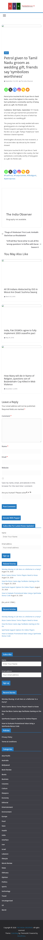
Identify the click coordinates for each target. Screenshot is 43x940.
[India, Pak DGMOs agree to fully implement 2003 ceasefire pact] (21, 306)
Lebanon (5, 854)
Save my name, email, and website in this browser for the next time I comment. (18, 484)
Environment (7, 812)
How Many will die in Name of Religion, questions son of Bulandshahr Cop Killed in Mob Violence (19, 380)
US (3, 905)
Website (5, 468)
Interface (5, 840)
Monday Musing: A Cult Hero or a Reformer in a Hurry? (21, 569)
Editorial (5, 802)
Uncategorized (7, 901)
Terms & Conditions (9, 742)
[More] (28, 88)
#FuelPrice (8, 175)
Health (4, 830)
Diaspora (5, 793)
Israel (4, 849)
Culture (4, 788)
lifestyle (5, 858)
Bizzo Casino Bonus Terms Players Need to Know (20, 575)
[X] (10, 88)
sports (4, 887)
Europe (4, 816)
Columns (5, 784)
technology (6, 891)
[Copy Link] (23, 88)
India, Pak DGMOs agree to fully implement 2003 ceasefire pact (20, 332)
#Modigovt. (31, 175)
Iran (3, 844)
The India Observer (27, 81)
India (6, 53)
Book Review (6, 770)
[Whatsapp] (6, 88)
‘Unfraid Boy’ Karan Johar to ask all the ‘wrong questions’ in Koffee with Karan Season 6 (22, 244)
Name (5, 446)
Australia (5, 760)
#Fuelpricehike (20, 175)
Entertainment (7, 807)
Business (5, 779)
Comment (6, 416)
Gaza (3, 826)
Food (4, 821)
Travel (4, 896)
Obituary (5, 873)
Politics (4, 882)
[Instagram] (19, 88)
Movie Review (7, 863)
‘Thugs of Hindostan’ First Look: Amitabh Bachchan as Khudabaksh (21, 234)
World (4, 910)
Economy (5, 798)
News (4, 868)
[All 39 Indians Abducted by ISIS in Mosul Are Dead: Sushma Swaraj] (21, 261)
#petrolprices (9, 178)
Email (5, 457)
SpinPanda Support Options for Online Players (18, 587)
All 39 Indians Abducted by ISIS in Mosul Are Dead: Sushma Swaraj (21, 291)
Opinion (5, 877)
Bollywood (6, 765)
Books (4, 774)
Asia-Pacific (6, 756)
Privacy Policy (7, 737)
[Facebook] (15, 88)
